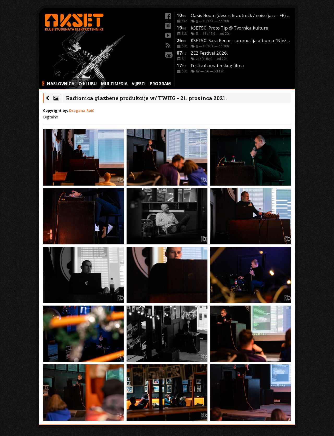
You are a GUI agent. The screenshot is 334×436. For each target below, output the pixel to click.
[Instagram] (168, 25)
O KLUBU (88, 84)
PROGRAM (160, 84)
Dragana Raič (81, 110)
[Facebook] (168, 15)
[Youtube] (168, 34)
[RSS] (168, 44)
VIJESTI (139, 84)
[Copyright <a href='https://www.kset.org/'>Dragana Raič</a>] (83, 157)
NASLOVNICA (60, 84)
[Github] (168, 54)
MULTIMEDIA (114, 84)
